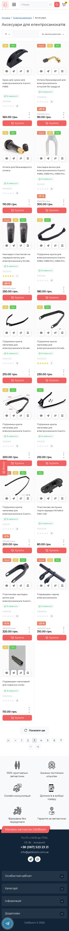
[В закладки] (28, 71)
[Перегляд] (7, 71)
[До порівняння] (21, 71)
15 (6, 34)
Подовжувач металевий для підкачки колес (16, 683)
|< (9, 740)
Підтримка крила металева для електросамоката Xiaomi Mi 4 (17, 510)
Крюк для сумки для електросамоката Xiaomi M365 (17, 83)
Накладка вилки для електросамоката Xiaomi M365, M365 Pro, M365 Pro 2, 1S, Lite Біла (51, 170)
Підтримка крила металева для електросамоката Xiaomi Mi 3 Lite (51, 428)
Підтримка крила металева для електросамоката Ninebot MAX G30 (51, 345)
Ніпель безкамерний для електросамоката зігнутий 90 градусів (51, 83)
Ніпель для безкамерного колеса (17, 169)
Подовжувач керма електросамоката (48, 596)
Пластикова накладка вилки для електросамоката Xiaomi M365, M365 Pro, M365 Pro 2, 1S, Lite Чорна (17, 598)
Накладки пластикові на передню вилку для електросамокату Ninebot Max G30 (17, 258)
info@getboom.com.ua (34, 852)
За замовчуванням (51, 34)
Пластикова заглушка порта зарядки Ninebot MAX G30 (50, 510)
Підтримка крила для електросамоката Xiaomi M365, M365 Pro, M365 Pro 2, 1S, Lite (51, 258)
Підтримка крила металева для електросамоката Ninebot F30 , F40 (17, 345)
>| (38, 746)
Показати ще (37, 730)
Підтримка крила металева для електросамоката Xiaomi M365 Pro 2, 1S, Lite (17, 428)
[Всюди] (50, 4)
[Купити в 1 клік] (14, 71)
